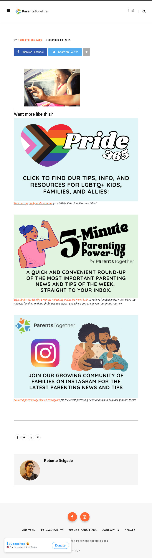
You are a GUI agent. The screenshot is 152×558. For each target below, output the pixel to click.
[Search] (142, 11)
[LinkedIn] (31, 437)
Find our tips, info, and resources (33, 203)
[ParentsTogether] (32, 11)
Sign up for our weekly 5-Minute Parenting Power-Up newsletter (51, 299)
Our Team (29, 530)
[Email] (11, 102)
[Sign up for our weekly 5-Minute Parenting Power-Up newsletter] (77, 159)
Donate (130, 530)
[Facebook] (72, 516)
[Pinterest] (38, 437)
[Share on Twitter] (11, 92)
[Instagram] (85, 516)
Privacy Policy (52, 530)
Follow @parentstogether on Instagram (37, 400)
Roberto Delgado (30, 40)
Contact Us (110, 530)
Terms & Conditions (83, 530)
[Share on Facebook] (11, 82)
